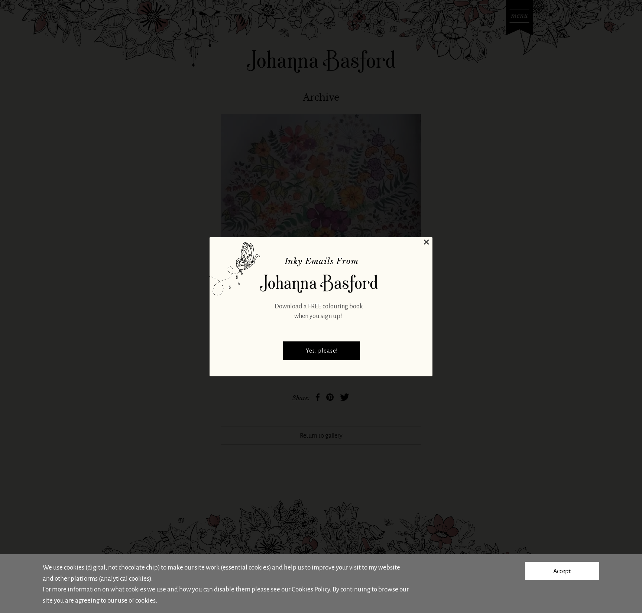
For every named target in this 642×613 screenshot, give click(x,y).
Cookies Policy (311, 588)
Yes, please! (322, 351)
